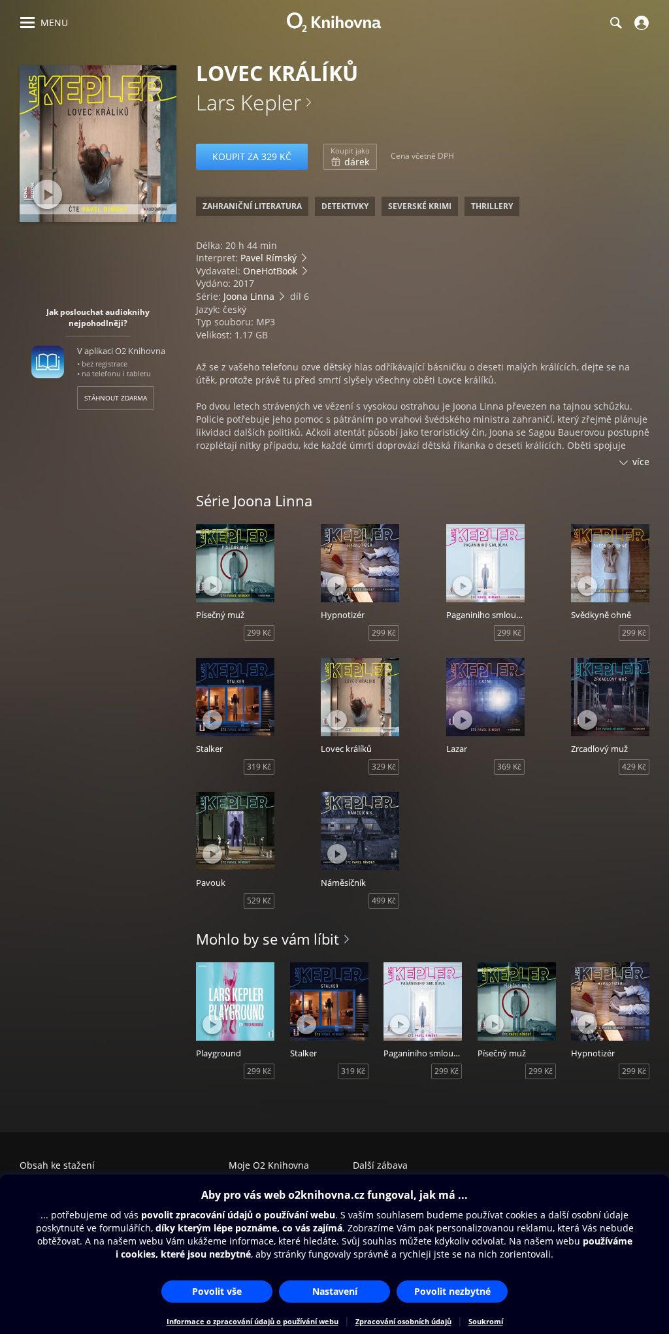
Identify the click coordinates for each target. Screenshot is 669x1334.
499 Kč (384, 900)
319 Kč (259, 766)
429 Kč (634, 766)
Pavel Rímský (268, 258)
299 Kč (259, 632)
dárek (350, 157)
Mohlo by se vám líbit (267, 939)
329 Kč (384, 766)
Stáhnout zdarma (115, 397)
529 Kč (259, 900)
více (640, 461)
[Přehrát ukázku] (47, 194)
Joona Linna (248, 296)
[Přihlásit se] (639, 23)
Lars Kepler (248, 102)
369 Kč (509, 766)
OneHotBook (270, 271)
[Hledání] (615, 23)
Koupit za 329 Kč (251, 156)
